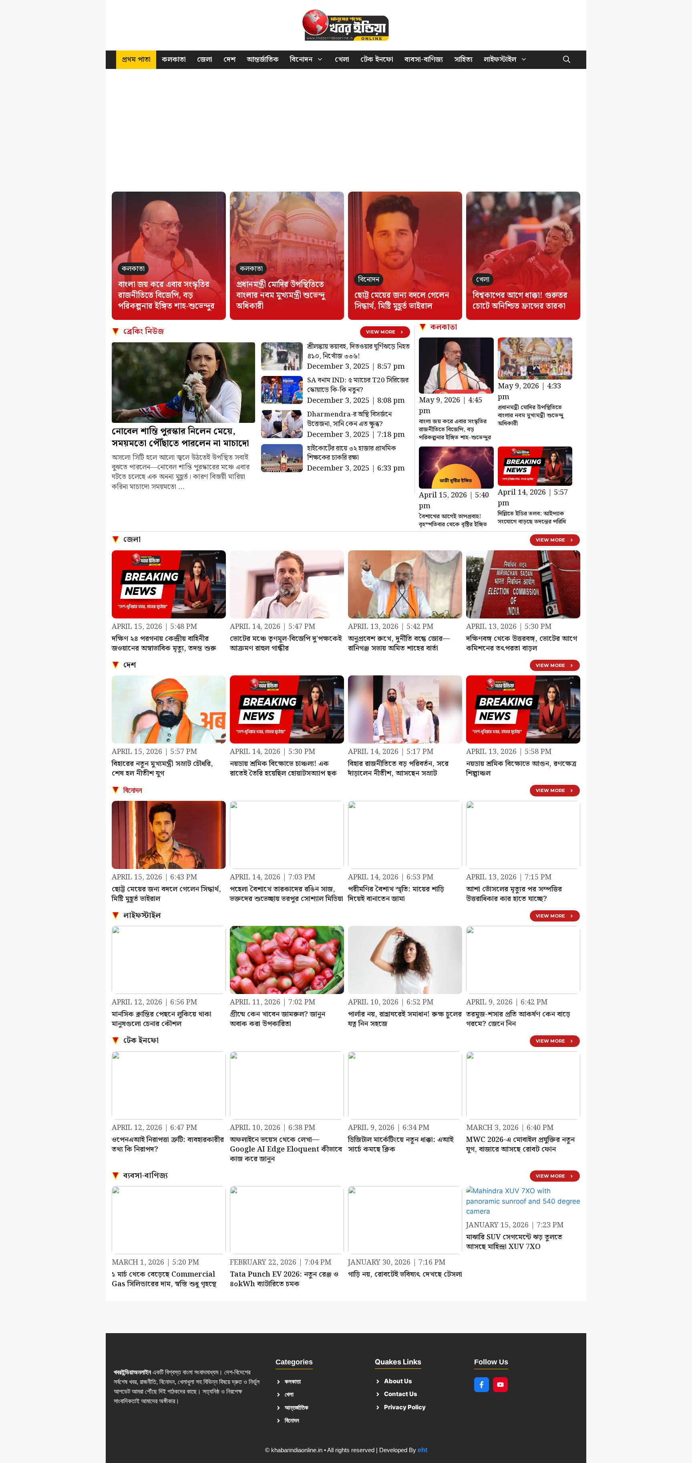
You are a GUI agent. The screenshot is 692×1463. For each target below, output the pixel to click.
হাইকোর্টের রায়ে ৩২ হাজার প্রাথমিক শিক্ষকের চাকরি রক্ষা (351, 453)
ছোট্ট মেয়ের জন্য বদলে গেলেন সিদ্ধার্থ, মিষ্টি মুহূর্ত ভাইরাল (401, 301)
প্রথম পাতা (136, 59)
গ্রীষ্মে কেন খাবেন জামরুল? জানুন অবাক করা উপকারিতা (277, 1019)
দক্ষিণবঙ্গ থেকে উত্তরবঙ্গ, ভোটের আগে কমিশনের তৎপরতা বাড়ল (521, 643)
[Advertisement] (346, 134)
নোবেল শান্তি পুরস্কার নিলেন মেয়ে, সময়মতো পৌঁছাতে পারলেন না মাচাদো (180, 437)
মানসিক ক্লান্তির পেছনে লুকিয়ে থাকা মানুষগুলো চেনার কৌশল (161, 1019)
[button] (566, 60)
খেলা (342, 59)
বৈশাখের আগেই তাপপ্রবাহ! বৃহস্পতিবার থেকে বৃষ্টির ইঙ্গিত (453, 520)
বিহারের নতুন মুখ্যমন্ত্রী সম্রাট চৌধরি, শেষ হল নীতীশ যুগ (162, 768)
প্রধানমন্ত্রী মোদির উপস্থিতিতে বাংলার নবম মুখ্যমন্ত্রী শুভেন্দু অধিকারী (280, 295)
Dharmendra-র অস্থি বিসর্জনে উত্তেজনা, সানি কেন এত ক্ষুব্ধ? (349, 419)
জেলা (204, 59)
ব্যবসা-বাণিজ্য (423, 59)
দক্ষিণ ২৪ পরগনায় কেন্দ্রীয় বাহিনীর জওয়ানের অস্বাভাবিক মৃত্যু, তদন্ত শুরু (164, 643)
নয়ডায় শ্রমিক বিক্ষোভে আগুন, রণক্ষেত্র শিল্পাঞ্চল (521, 768)
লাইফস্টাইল (500, 59)
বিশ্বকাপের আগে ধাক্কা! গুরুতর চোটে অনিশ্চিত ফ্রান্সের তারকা (520, 301)
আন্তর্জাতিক (263, 59)
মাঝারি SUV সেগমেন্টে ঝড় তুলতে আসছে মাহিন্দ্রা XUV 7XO (514, 1242)
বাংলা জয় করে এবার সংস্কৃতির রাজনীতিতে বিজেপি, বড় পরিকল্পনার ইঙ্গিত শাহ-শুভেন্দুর (166, 295)
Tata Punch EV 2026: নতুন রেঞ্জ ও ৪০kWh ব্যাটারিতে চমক (284, 1279)
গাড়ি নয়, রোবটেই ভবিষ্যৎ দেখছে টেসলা (405, 1274)
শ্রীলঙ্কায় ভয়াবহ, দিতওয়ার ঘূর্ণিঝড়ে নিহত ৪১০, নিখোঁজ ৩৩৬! (358, 351)
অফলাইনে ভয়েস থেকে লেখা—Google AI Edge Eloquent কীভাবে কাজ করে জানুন (286, 1149)
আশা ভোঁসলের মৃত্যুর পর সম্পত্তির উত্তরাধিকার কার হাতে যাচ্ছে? (514, 894)
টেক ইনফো (376, 59)
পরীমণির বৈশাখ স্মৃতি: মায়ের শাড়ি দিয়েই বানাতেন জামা (396, 894)
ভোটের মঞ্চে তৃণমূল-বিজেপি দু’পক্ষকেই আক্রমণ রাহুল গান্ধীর (286, 643)
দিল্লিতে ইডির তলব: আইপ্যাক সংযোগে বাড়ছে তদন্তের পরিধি (532, 518)
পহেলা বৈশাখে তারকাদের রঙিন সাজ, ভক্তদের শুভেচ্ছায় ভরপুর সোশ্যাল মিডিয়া (286, 894)
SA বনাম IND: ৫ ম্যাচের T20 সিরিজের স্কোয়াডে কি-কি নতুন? (357, 385)
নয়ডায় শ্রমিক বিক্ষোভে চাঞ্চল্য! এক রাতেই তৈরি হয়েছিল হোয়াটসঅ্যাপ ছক (283, 768)
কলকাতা (174, 59)
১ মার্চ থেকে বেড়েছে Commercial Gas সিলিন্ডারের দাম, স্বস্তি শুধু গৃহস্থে (164, 1279)
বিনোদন (301, 59)
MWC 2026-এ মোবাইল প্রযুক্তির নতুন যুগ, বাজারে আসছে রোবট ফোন (520, 1144)
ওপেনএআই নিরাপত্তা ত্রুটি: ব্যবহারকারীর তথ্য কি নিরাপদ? (168, 1144)
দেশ (229, 59)
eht (422, 1450)
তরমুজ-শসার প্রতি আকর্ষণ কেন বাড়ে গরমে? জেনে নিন (518, 1019)
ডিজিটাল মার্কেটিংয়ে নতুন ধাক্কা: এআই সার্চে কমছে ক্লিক (400, 1144)
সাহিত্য (463, 59)
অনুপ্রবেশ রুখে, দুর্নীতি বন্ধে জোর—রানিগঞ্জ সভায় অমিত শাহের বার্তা (399, 643)
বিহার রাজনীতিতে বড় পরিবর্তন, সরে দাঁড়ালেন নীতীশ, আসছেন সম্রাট (398, 768)
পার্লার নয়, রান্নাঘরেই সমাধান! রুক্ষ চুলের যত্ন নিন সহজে (405, 1019)
